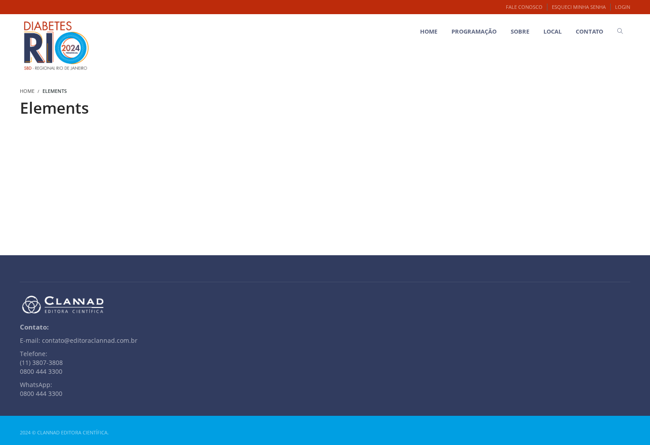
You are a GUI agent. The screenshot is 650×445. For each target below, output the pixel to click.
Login (622, 7)
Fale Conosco (524, 7)
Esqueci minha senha (579, 7)
